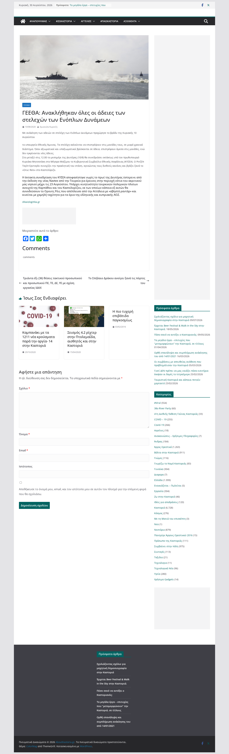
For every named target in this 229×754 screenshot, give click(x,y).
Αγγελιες (86, 21)
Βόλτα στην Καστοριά (166, 452)
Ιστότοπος (25, 466)
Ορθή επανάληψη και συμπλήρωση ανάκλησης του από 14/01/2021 (113, 721)
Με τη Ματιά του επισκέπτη (170, 518)
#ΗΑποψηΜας (38, 21)
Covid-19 (159, 424)
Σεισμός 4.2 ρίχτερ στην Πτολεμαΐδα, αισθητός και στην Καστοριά (82, 339)
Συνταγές (159, 551)
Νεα (156, 524)
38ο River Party (162, 408)
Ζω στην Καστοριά (164, 496)
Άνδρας (158, 441)
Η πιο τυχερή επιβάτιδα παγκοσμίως (122, 315)
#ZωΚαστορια (64, 21)
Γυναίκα (158, 469)
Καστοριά (159, 507)
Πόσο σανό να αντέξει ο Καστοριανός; (175, 334)
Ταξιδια (158, 557)
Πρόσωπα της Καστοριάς (168, 540)
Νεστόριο (159, 529)
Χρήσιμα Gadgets (164, 579)
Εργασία (158, 491)
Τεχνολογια (160, 562)
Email (23, 450)
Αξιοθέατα (130, 21)
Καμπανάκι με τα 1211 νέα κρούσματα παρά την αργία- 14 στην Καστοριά (38, 339)
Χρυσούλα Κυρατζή (48, 126)
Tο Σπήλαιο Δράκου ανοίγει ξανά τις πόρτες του (116, 280)
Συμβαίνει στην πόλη (166, 546)
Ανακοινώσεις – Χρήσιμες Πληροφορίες (176, 436)
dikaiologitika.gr (31, 201)
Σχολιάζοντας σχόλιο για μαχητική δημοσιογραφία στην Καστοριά (112, 668)
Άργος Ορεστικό (163, 447)
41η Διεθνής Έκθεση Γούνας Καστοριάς (176, 413)
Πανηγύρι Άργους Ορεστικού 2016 (173, 535)
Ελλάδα (27, 105)
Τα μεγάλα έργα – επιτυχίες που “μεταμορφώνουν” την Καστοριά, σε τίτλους (112, 706)
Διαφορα (159, 474)
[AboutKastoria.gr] (23, 21)
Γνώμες (158, 458)
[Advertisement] (49, 216)
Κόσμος (158, 513)
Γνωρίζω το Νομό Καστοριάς (170, 463)
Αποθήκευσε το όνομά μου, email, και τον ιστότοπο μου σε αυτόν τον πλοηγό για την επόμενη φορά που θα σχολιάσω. (82, 491)
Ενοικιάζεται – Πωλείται (167, 485)
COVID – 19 (160, 419)
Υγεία (157, 573)
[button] (49, 21)
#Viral (157, 402)
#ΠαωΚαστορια (109, 21)
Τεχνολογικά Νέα (163, 568)
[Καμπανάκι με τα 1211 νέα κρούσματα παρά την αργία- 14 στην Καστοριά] (39, 308)
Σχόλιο (24, 388)
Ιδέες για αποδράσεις (166, 502)
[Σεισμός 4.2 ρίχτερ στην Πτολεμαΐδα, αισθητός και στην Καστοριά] (84, 308)
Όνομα (24, 434)
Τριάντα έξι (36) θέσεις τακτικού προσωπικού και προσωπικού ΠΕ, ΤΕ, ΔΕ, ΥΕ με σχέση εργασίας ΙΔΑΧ (52, 283)
